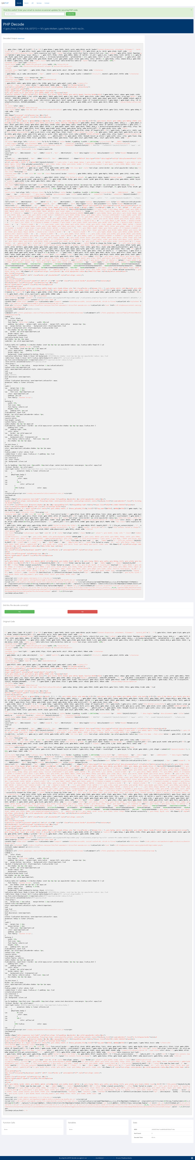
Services (39, 3)
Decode (19, 3)
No (82, 612)
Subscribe (70, 14)
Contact (47, 3)
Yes (19, 612)
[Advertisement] (165, 49)
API (33, 3)
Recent (26, 3)
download (21, 38)
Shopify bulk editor (110, 1158)
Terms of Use (91, 1158)
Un (5, 3)
